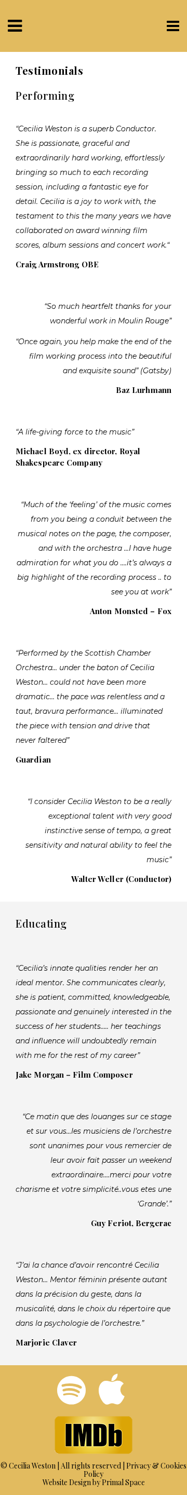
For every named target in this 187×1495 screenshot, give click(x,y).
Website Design (67, 1482)
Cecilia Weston (32, 1466)
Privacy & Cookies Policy (135, 1470)
